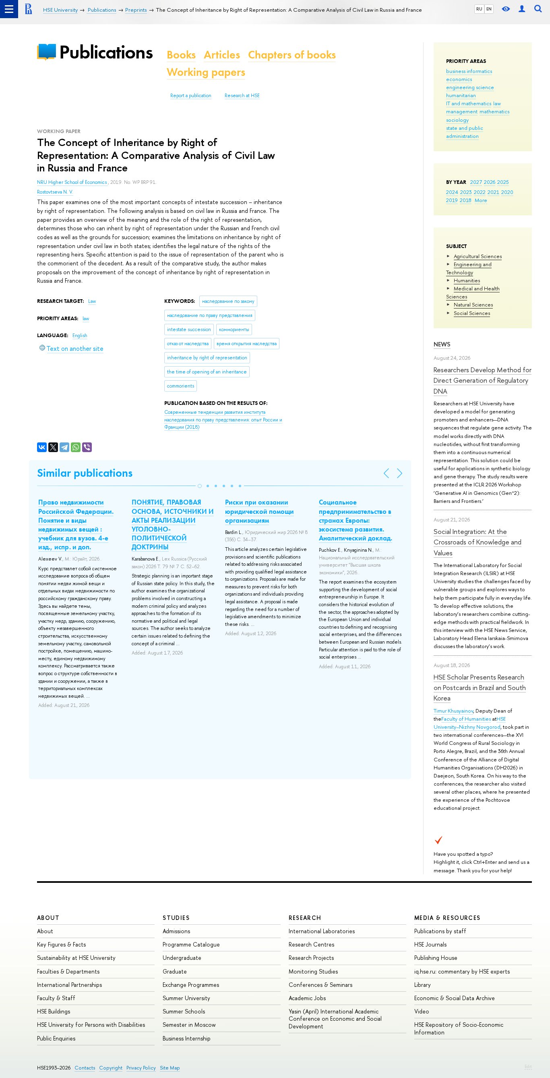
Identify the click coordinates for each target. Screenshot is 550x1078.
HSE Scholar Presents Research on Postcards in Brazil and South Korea (480, 687)
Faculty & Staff (56, 998)
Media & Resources (447, 918)
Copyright (110, 1067)
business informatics (469, 71)
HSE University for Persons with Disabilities (91, 1024)
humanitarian (461, 95)
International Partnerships (69, 984)
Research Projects (311, 957)
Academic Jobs (307, 998)
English (79, 335)
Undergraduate (182, 957)
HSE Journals (430, 944)
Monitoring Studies (313, 971)
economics (459, 79)
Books (181, 55)
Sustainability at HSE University (76, 957)
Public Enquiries (56, 1038)
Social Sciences (472, 313)
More (481, 200)
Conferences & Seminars (320, 984)
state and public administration (464, 132)
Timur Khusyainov (453, 710)
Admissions (176, 931)
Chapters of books (292, 55)
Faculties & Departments (68, 971)
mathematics (494, 111)
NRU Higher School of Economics (72, 182)
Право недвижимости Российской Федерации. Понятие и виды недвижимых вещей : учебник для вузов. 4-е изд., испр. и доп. (76, 524)
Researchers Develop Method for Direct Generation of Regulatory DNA (482, 380)
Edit (528, 1066)
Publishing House (435, 957)
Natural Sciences (473, 304)
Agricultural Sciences (478, 256)
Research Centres (311, 944)
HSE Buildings (53, 1011)
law (497, 103)
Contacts (84, 1067)
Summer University (186, 998)
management (462, 111)
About (48, 918)
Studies (176, 918)
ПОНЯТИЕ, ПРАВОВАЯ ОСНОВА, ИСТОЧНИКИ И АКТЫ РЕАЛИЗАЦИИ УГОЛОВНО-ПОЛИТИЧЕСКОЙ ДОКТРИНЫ (173, 524)
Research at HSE (242, 95)
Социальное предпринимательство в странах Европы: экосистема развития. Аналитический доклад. (355, 520)
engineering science (470, 87)
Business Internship (187, 1038)
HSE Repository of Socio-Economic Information (458, 1028)
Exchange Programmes (191, 984)
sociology (457, 119)
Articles (222, 55)
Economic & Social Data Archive (454, 998)
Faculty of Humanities (466, 718)
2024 (452, 192)
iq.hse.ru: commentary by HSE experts (462, 971)
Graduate (175, 971)
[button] (200, 486)
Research (305, 918)
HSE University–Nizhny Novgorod (470, 722)
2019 (452, 200)
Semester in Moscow (189, 1024)
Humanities (467, 280)
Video (421, 1011)
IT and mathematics (468, 103)
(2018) (223, 419)
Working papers (206, 72)
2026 (489, 182)
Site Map (170, 1067)
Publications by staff (440, 931)
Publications (106, 52)
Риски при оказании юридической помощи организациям (259, 511)
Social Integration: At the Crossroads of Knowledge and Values (477, 542)
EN (489, 9)
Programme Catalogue (191, 944)
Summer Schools (184, 1011)
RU (479, 9)
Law (92, 301)
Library (422, 984)
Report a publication (190, 95)
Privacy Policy (141, 1067)
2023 (466, 192)
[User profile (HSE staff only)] (522, 9)
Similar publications (84, 473)
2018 (465, 200)
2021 (493, 192)
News (442, 344)
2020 (507, 192)
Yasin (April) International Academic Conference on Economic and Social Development (335, 1018)
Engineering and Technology (469, 268)
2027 (476, 182)
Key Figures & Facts (61, 944)
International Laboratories (322, 931)
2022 (480, 192)
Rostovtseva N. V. (55, 192)
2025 (503, 182)
